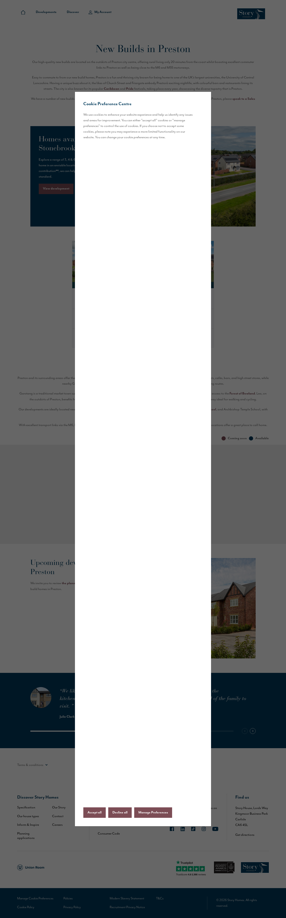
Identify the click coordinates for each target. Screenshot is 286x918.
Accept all (95, 812)
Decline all (120, 812)
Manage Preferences (153, 812)
